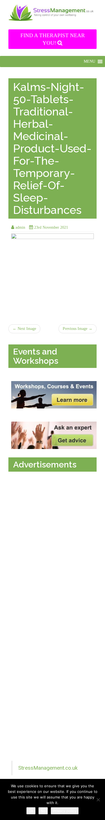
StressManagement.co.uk (48, 768)
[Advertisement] (54, 528)
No (43, 811)
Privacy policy (64, 811)
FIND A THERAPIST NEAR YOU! (52, 39)
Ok (31, 811)
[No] (98, 799)
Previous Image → (77, 329)
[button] (89, 61)
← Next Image (24, 329)
